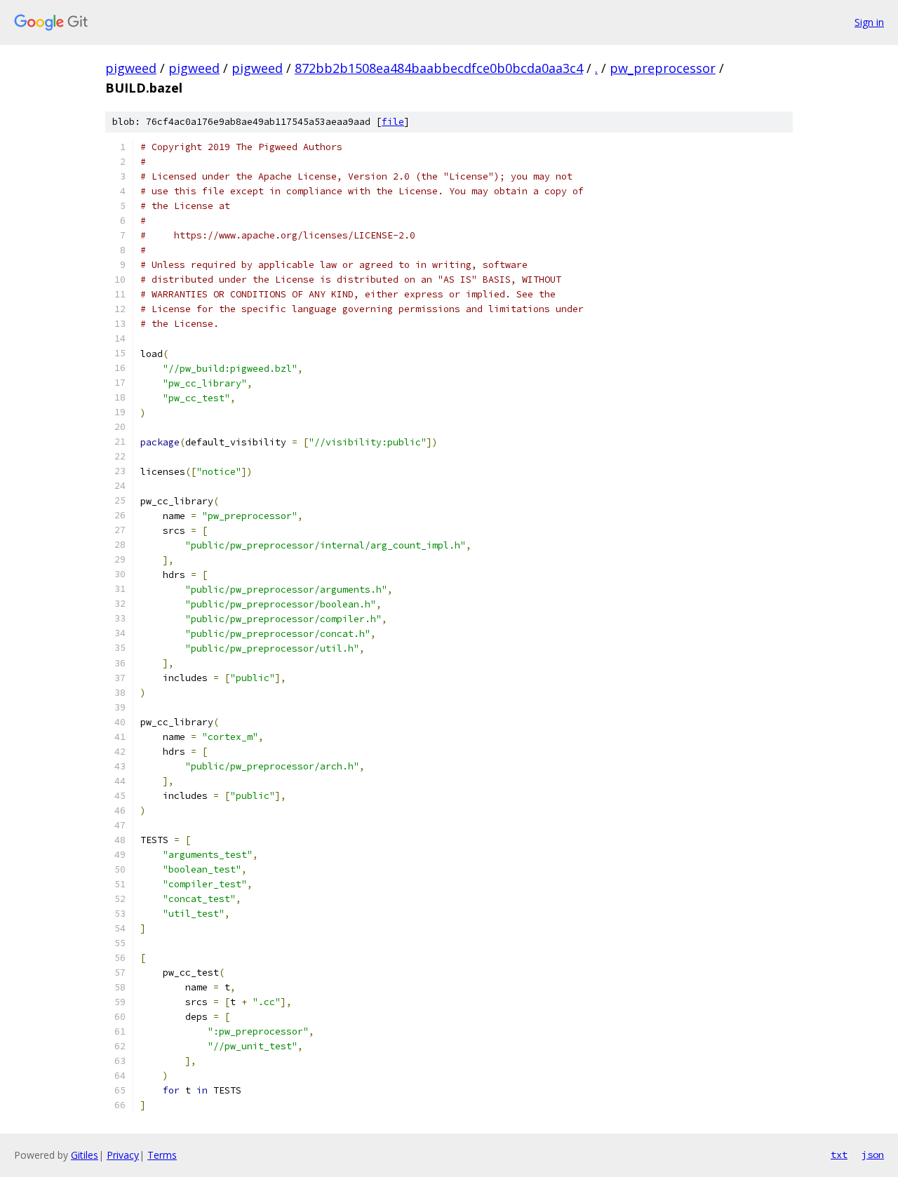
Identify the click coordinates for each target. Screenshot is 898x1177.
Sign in (869, 22)
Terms (162, 1155)
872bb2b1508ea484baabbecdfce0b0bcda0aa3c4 (439, 68)
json (873, 1154)
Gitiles (84, 1155)
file (393, 122)
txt (839, 1154)
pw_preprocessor (663, 68)
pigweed (130, 68)
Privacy (123, 1155)
